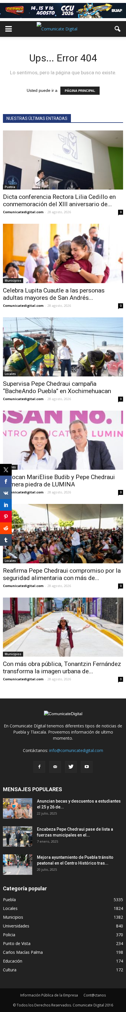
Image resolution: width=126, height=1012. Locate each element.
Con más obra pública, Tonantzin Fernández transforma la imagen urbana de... (62, 667)
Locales (10, 374)
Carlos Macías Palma (23, 952)
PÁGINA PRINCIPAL (80, 90)
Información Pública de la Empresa (49, 995)
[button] (118, 29)
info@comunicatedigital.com (76, 750)
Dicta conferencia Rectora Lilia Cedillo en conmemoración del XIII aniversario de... (59, 200)
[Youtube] (87, 767)
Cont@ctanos (95, 995)
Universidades (16, 926)
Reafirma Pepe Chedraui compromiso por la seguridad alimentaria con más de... (62, 574)
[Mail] (55, 767)
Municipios (13, 280)
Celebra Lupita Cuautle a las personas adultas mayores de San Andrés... (54, 294)
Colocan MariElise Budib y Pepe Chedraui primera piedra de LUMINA (59, 481)
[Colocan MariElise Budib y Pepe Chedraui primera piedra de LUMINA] (63, 440)
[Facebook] (39, 767)
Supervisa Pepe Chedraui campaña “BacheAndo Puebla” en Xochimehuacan (57, 387)
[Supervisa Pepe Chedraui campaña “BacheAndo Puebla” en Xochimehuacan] (63, 346)
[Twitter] (71, 767)
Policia (9, 934)
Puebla (10, 187)
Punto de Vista (16, 943)
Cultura (9, 970)
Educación (12, 961)
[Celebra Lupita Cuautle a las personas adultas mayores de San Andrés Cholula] (63, 253)
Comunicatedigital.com (23, 212)
